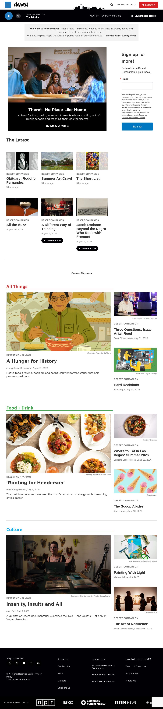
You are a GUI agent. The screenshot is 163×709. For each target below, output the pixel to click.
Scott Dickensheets (123, 338)
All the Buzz (16, 225)
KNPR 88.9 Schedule (103, 674)
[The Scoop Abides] (135, 481)
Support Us (64, 688)
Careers (62, 681)
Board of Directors (136, 666)
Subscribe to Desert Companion (103, 667)
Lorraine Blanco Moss (125, 460)
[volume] (18, 16)
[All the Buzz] (22, 207)
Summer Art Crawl (56, 178)
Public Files (132, 673)
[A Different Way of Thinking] (57, 207)
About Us (63, 659)
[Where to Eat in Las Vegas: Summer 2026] (135, 426)
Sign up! (137, 126)
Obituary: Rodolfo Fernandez (20, 180)
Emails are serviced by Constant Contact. (134, 116)
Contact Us (64, 666)
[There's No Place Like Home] (57, 75)
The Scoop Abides (129, 506)
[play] (8, 16)
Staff (60, 673)
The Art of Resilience (131, 624)
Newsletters (126, 4)
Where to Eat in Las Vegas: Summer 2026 (131, 453)
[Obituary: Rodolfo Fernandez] (22, 160)
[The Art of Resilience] (135, 599)
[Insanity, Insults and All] (58, 564)
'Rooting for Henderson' (35, 482)
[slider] (23, 16)
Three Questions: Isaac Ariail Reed (133, 331)
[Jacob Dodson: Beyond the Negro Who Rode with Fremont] (92, 207)
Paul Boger (119, 389)
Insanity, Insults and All (34, 604)
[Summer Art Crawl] (57, 160)
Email (125, 79)
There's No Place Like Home (57, 110)
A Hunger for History (31, 361)
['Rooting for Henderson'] (58, 443)
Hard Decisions (126, 385)
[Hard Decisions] (135, 360)
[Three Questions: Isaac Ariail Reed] (135, 304)
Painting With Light (129, 573)
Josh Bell (10, 611)
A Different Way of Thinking (56, 227)
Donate (150, 5)
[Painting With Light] (135, 547)
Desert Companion (17, 174)
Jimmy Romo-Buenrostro (19, 368)
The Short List (87, 178)
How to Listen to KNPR (138, 659)
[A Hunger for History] (58, 321)
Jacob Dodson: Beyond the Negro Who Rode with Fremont (91, 231)
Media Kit (131, 681)
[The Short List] (92, 160)
